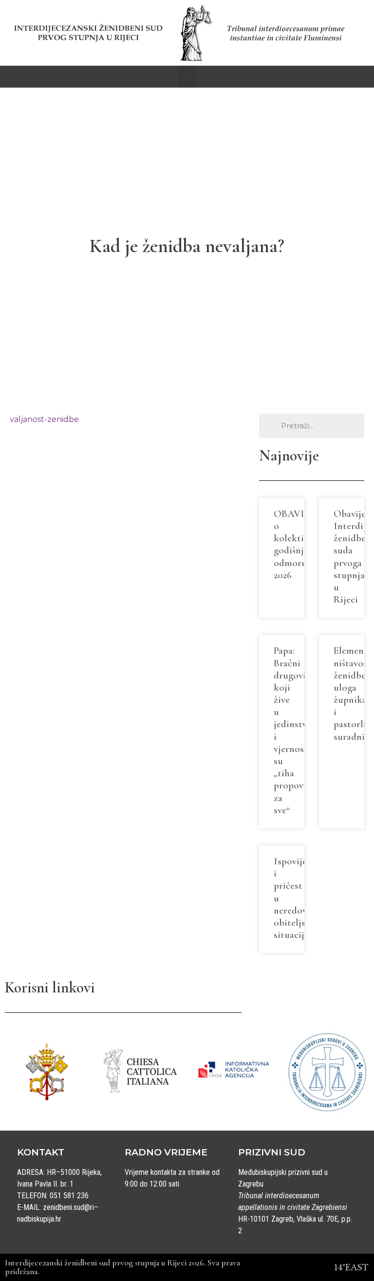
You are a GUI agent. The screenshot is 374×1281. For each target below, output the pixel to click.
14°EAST (351, 1267)
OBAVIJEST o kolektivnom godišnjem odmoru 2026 (300, 544)
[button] (187, 77)
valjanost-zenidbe (44, 419)
